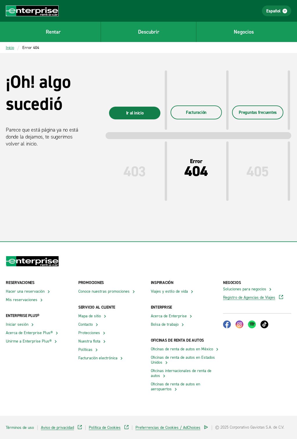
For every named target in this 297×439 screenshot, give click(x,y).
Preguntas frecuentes (258, 112)
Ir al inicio (135, 113)
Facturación (196, 112)
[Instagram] (239, 324)
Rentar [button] (53, 31)
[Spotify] (252, 324)
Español (273, 11)
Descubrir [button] (148, 31)
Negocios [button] (244, 31)
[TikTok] (264, 324)
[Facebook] (227, 324)
